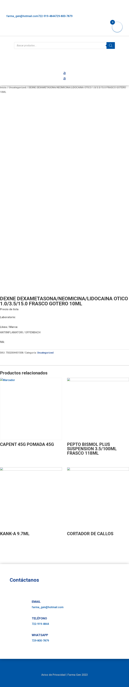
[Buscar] (110, 45)
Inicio (3, 87)
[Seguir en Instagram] (112, 31)
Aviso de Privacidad (53, 674)
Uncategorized (17, 87)
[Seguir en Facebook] (105, 31)
